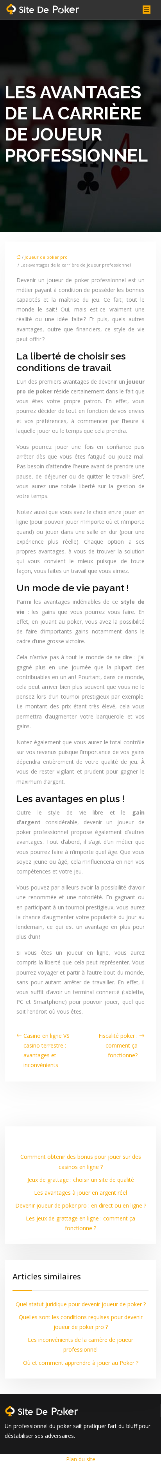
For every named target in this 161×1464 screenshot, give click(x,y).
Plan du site (80, 1459)
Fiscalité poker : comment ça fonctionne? (118, 1045)
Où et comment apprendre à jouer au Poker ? (80, 1362)
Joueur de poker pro (46, 257)
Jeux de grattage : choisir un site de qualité (80, 1179)
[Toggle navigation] (146, 9)
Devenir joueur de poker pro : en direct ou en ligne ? (80, 1205)
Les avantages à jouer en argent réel (80, 1192)
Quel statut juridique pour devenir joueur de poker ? (81, 1304)
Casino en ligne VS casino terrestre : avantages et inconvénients (46, 1050)
